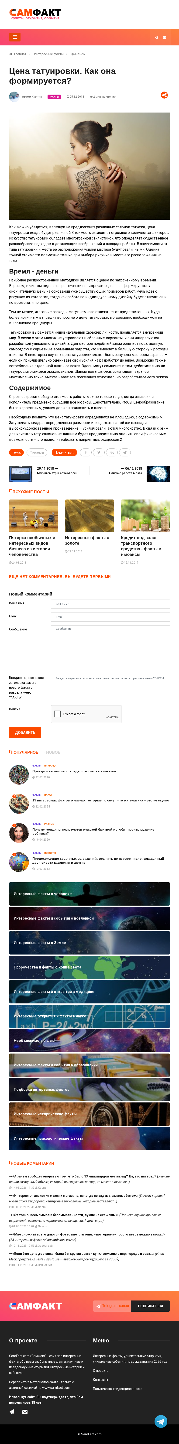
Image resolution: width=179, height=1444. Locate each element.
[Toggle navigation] (15, 37)
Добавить (25, 732)
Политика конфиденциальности (117, 1389)
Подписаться (150, 1306)
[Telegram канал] (157, 37)
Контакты (100, 1380)
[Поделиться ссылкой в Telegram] (125, 452)
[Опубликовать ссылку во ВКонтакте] (112, 452)
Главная (20, 54)
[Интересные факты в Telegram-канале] (161, 1422)
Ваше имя (16, 603)
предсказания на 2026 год (147, 1361)
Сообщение (18, 629)
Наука (48, 795)
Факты (54, 97)
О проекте (100, 1370)
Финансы (78, 54)
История (50, 853)
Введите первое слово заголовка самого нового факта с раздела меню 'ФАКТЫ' (26, 687)
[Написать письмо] (165, 37)
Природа (50, 765)
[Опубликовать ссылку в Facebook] (86, 452)
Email (13, 616)
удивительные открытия (143, 1356)
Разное (49, 824)
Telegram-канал (115, 1306)
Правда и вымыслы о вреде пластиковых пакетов (74, 771)
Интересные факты (49, 54)
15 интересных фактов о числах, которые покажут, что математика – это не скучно (100, 800)
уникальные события (109, 1361)
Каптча (14, 709)
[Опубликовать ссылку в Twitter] (99, 452)
